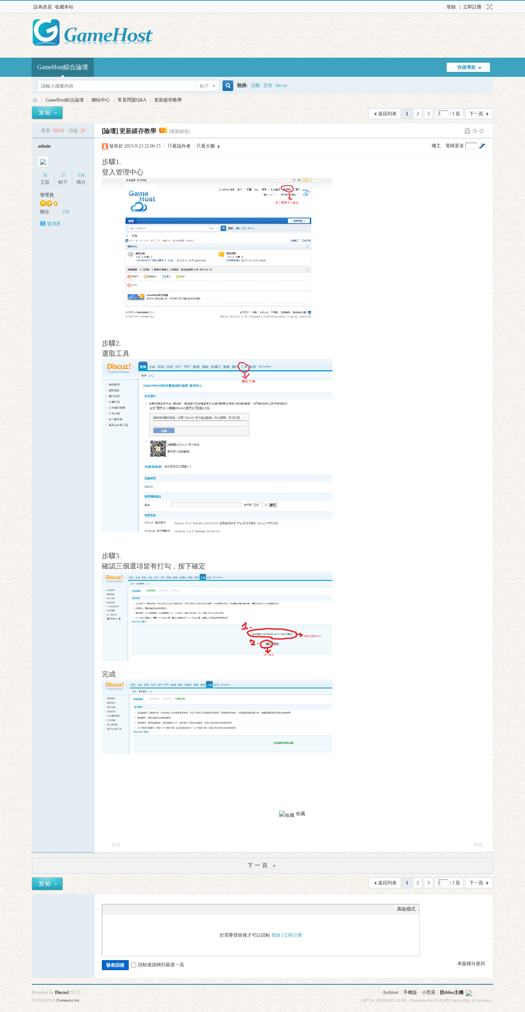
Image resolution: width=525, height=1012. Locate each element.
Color (116, 909)
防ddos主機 (452, 992)
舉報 (478, 844)
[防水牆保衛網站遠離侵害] (469, 992)
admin (44, 146)
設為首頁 (42, 7)
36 (45, 175)
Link (135, 909)
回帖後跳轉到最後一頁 (161, 964)
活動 (255, 85)
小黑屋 (428, 992)
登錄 (451, 7)
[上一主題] (475, 130)
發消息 (54, 223)
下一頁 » (262, 865)
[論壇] (110, 131)
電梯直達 (454, 145)
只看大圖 (205, 146)
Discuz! (62, 992)
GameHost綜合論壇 (62, 67)
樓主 (436, 145)
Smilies (164, 909)
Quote (144, 909)
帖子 (204, 86)
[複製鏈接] (179, 131)
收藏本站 (64, 7)
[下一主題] (482, 130)
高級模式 (406, 909)
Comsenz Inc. (68, 1000)
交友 (267, 85)
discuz (281, 85)
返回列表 (387, 113)
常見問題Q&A (132, 100)
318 (81, 175)
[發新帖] (47, 112)
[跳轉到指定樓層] (482, 146)
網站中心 (100, 100)
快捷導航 (466, 67)
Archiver (390, 992)
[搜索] (226, 85)
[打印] (467, 130)
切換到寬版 (488, 6)
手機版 (410, 992)
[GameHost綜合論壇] (93, 46)
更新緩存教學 (168, 100)
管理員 (47, 195)
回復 (116, 844)
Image (125, 909)
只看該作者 (179, 146)
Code (154, 909)
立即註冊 (472, 7)
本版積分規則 (471, 963)
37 (63, 175)
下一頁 (476, 113)
